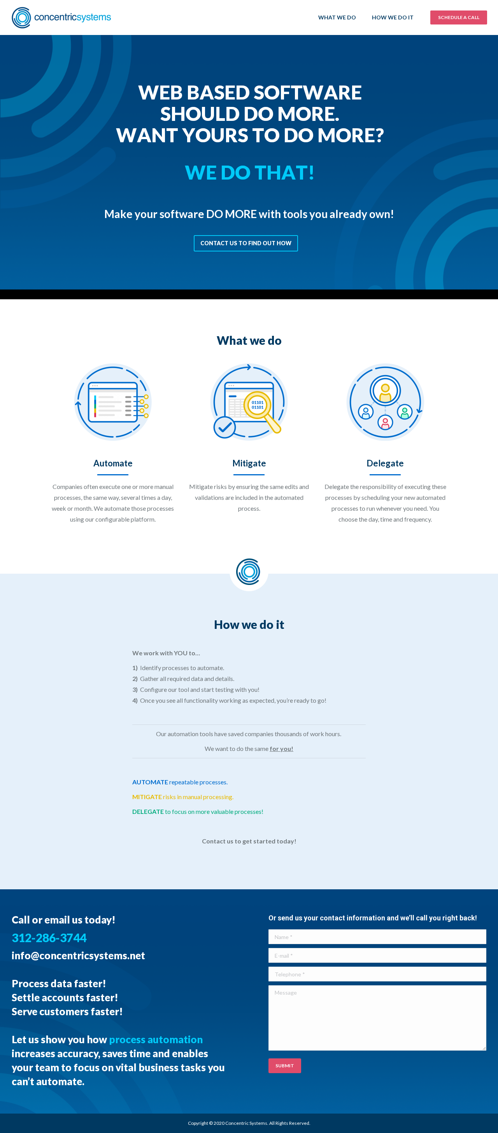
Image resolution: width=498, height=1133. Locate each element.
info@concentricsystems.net (78, 955)
